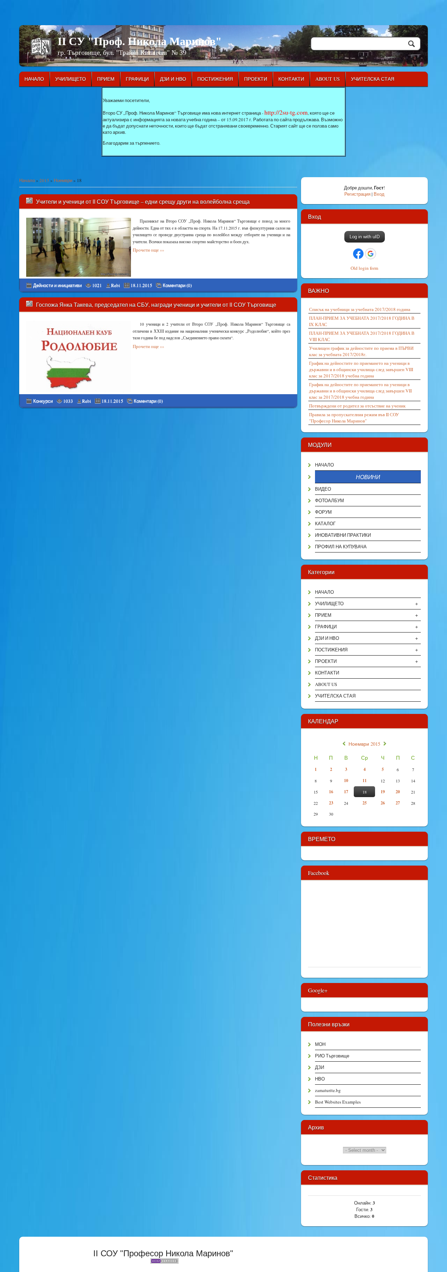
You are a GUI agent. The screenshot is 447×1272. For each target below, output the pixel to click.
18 (364, 792)
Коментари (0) (177, 285)
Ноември (63, 180)
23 (331, 803)
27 (398, 803)
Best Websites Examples (338, 1102)
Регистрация (357, 194)
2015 (44, 180)
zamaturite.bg (328, 1090)
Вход (379, 194)
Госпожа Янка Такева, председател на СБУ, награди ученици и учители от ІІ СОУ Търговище (156, 304)
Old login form (364, 268)
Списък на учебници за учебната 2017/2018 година (359, 309)
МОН (320, 1044)
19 (383, 792)
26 (383, 803)
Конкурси (43, 401)
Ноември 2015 (364, 744)
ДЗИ (319, 1067)
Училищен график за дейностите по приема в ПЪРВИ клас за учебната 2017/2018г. (361, 351)
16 (331, 792)
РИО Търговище (332, 1056)
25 (364, 803)
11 (364, 780)
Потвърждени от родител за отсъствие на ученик (357, 406)
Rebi (115, 285)
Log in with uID (365, 236)
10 (346, 780)
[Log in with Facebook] (358, 253)
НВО (320, 1079)
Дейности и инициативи (57, 285)
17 (346, 792)
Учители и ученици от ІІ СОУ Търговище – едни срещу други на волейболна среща (143, 201)
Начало (27, 180)
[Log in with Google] (370, 253)
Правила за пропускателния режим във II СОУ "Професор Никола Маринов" (354, 417)
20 (398, 792)
